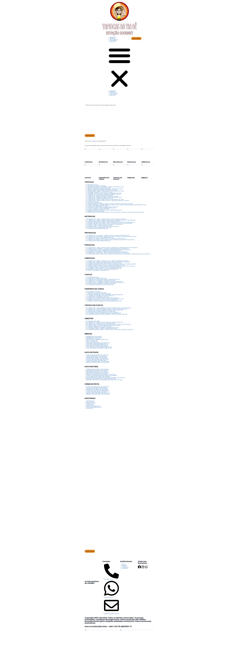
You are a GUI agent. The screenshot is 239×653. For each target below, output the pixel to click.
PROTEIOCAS (118, 162)
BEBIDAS (144, 178)
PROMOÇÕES (112, 37)
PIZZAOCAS (131, 162)
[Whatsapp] (146, 566)
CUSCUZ (88, 178)
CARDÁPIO (112, 38)
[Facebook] (139, 566)
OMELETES (131, 178)
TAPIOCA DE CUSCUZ (117, 178)
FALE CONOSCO (113, 39)
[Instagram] (142, 566)
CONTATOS (112, 41)
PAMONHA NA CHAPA (104, 178)
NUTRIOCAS (103, 162)
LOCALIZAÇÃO (113, 40)
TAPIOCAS (88, 162)
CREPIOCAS (145, 162)
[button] (119, 67)
